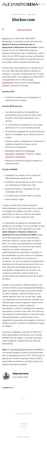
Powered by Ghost (23, 437)
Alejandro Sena (20, 373)
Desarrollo (20, 154)
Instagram (23, 424)
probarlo (16, 332)
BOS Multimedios (17, 350)
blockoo (5, 38)
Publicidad (20, 157)
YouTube (23, 427)
